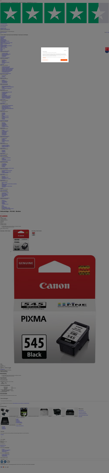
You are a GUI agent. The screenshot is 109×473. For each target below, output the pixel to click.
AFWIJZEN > (65, 50)
